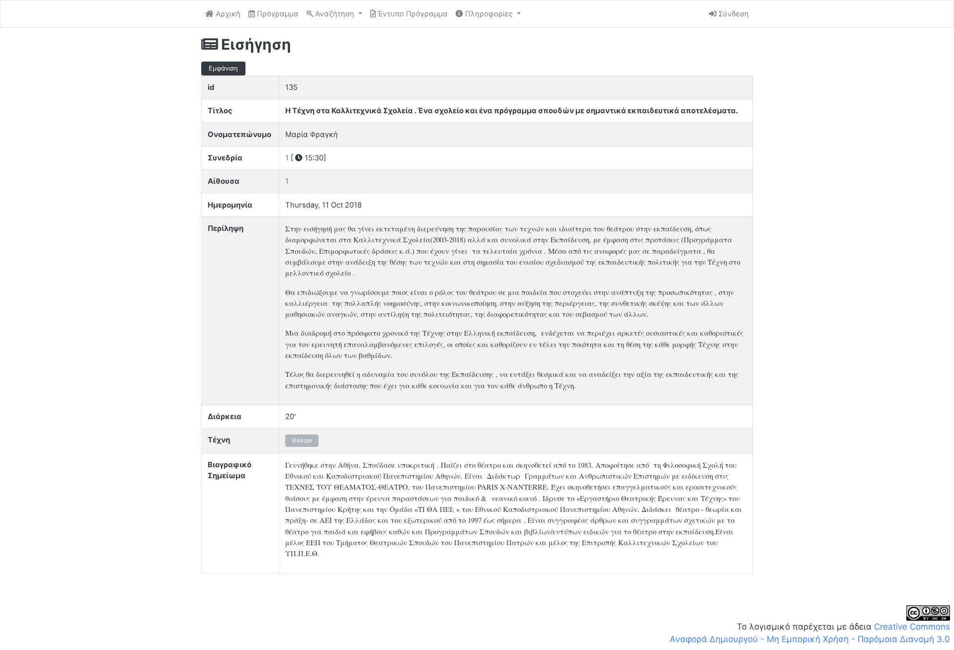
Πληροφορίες (489, 13)
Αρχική (227, 13)
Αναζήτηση (334, 13)
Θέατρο (302, 440)
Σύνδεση (732, 13)
